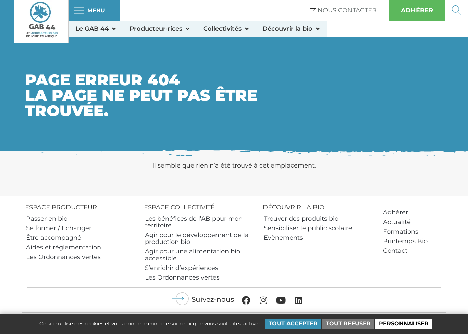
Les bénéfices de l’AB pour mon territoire (194, 222)
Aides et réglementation (63, 247)
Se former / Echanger (58, 228)
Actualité (397, 222)
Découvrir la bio (287, 29)
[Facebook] (246, 300)
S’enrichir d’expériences (181, 268)
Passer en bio (46, 218)
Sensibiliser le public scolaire (308, 228)
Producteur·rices (156, 29)
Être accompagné (53, 238)
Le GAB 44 (92, 29)
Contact (395, 251)
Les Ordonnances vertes (63, 257)
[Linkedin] (298, 300)
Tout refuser (348, 323)
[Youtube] (281, 300)
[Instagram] (263, 300)
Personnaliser (404, 323)
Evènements (283, 238)
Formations (400, 231)
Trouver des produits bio (301, 218)
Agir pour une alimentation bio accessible (192, 255)
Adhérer (395, 212)
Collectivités (222, 29)
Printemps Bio (405, 241)
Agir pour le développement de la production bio (197, 238)
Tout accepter (293, 323)
